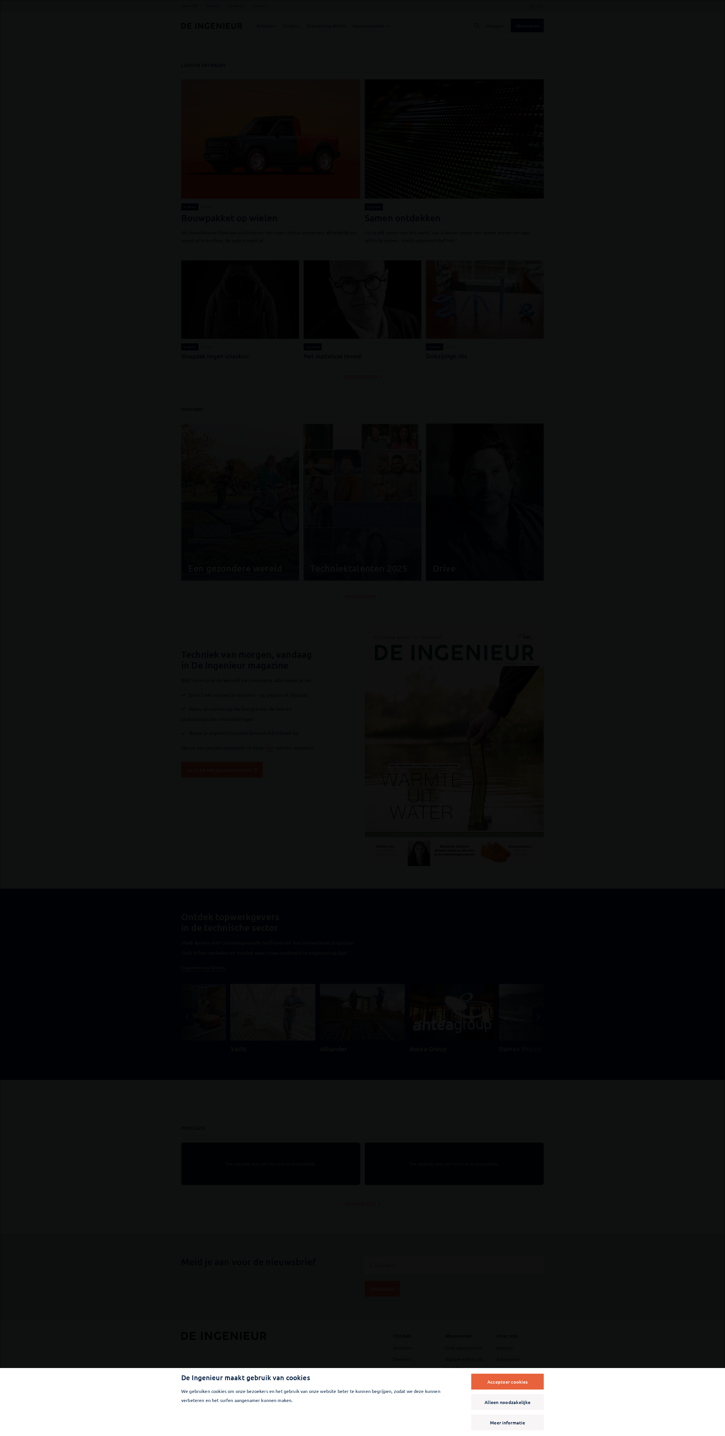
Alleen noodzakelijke (507, 1402)
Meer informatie (507, 1422)
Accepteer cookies (507, 1381)
